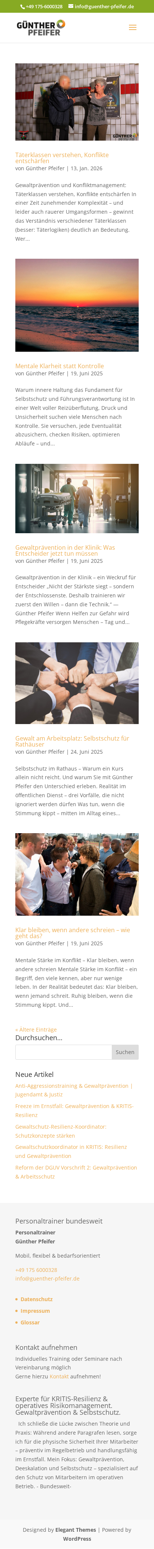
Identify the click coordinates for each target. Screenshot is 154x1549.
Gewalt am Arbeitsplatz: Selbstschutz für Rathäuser (72, 741)
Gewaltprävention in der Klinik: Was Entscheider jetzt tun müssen (65, 550)
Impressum (35, 1310)
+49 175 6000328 (36, 1269)
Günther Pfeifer (45, 168)
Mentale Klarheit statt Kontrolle (59, 366)
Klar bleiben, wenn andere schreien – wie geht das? (72, 933)
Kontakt (59, 1376)
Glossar (30, 1322)
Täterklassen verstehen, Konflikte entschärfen (62, 158)
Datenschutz (37, 1299)
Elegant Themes (75, 1529)
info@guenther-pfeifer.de (47, 1278)
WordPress (77, 1538)
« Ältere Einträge (36, 1029)
